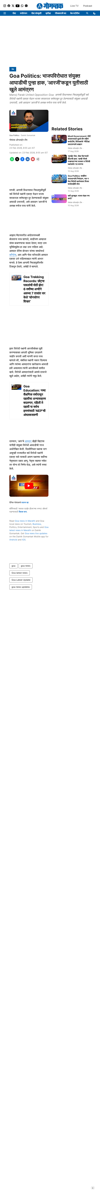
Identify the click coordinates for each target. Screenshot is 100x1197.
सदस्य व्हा (25, 502)
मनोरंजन (23, 13)
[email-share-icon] (33, 160)
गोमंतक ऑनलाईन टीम (18, 139)
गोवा (14, 13)
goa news (25, 565)
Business (37, 524)
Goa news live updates (36, 533)
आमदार (28, 441)
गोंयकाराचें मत (60, 13)
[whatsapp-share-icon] (12, 160)
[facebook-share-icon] (22, 160)
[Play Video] (28, 486)
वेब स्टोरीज (74, 13)
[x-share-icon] (17, 160)
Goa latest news (19, 572)
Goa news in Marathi (25, 521)
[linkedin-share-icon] (28, 160)
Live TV (74, 5)
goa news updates (21, 587)
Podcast (87, 5)
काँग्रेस (12, 254)
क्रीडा (48, 13)
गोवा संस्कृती (36, 13)
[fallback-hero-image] (59, 139)
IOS (24, 539)
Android (13, 539)
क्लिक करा (23, 511)
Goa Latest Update (21, 580)
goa (13, 565)
